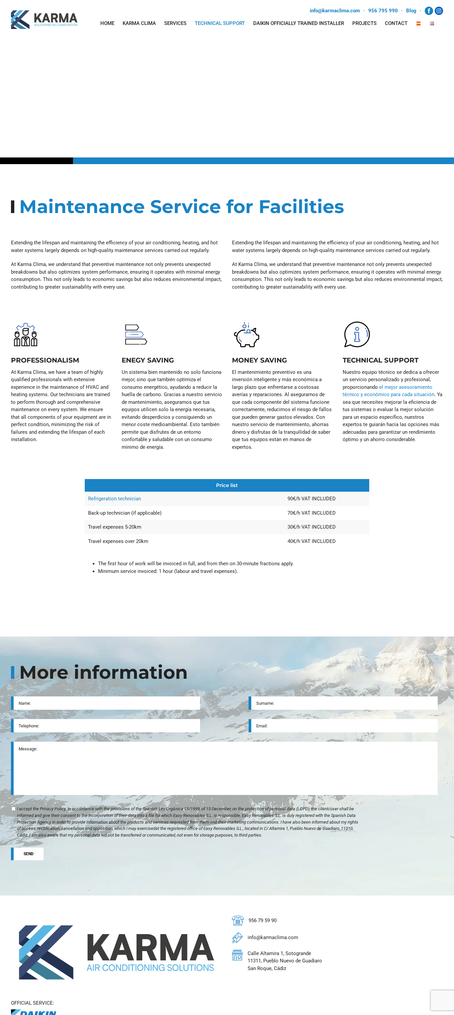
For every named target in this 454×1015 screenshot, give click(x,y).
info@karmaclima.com (335, 11)
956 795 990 (383, 11)
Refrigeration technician (114, 499)
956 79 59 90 (263, 920)
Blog (411, 11)
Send (29, 854)
